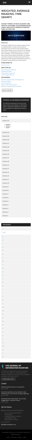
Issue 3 (8, 124)
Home (8, 437)
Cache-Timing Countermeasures (9, 84)
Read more (7, 90)
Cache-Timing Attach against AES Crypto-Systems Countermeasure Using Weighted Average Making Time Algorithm (16, 26)
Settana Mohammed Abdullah (8, 70)
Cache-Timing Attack (6, 83)
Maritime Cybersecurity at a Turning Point (12, 387)
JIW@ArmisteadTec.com (9, 424)
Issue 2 (8, 126)
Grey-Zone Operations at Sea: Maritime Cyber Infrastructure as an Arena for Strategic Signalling (15, 392)
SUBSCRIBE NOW (8, 379)
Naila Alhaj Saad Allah (6, 71)
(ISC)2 (4, 232)
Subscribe (13, 437)
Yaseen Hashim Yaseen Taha (8, 73)
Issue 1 (8, 127)
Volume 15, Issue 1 (5, 65)
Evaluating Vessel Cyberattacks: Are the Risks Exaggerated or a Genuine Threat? (13, 399)
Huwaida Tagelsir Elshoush (7, 75)
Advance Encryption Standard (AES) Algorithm (12, 79)
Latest (24, 437)
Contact (20, 437)
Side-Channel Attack (6, 81)
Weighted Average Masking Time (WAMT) (11, 86)
